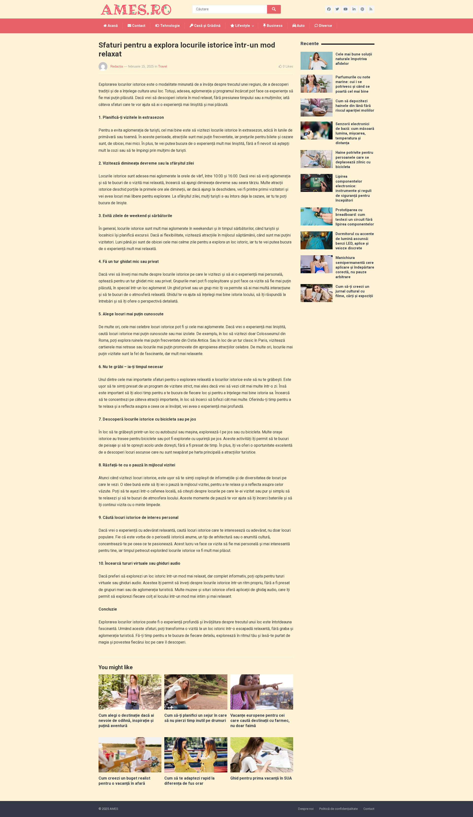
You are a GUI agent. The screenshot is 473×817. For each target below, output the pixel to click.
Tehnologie (169, 26)
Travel (162, 66)
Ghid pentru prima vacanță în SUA (261, 778)
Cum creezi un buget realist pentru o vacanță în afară (124, 781)
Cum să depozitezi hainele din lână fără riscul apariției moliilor (355, 106)
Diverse (325, 26)
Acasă (112, 26)
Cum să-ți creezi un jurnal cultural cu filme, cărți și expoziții (354, 291)
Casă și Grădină (206, 26)
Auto (300, 26)
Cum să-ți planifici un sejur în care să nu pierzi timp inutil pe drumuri (195, 718)
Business (274, 26)
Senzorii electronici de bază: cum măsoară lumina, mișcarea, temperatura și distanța (355, 133)
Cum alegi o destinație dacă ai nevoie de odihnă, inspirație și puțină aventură (126, 720)
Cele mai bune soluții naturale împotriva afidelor (354, 59)
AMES (114, 809)
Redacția (116, 66)
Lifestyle (242, 26)
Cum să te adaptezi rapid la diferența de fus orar (189, 781)
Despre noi (306, 809)
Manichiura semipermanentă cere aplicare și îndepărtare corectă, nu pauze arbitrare (355, 267)
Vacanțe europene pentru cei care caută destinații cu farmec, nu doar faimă (259, 720)
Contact (138, 26)
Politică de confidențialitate (338, 809)
